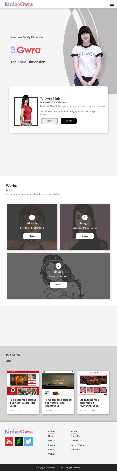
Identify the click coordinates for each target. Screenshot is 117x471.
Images (85, 236)
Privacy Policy (77, 445)
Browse (69, 121)
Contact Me (76, 440)
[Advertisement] (58, 156)
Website (51, 454)
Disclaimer (76, 449)
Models (32, 236)
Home (51, 436)
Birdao (18, 4)
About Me (75, 436)
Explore (50, 121)
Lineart (58, 285)
